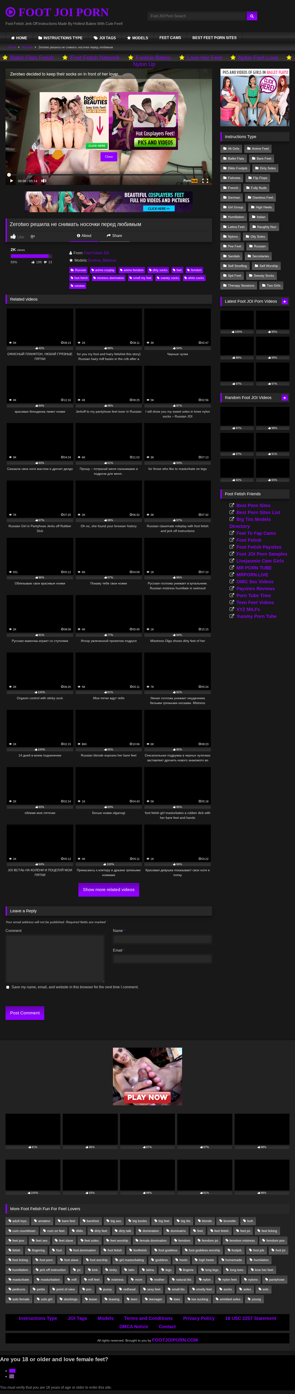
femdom (196, 270)
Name (119, 931)
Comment (13, 931)
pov (88, 1289)
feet (179, 270)
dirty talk (125, 1231)
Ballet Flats (236, 158)
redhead (129, 1289)
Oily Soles (258, 236)
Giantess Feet (263, 197)
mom (138, 1279)
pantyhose (276, 1279)
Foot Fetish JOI (96, 253)
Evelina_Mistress (102, 260)
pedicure (18, 1289)
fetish (16, 1250)
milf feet (94, 1279)
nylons (253, 1279)
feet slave (66, 1240)
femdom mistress (242, 1240)
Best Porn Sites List (258, 512)
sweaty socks (170, 278)
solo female (20, 1299)
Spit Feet (234, 275)
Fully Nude (259, 188)
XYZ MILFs (248, 609)
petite (41, 1289)
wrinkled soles (230, 1299)
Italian (261, 217)
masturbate (20, 1279)
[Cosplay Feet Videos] (109, 211)
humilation (261, 1260)
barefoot (93, 1221)
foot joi (280, 1250)
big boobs (140, 1221)
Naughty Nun (266, 227)
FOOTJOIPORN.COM (175, 1340)
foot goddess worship (204, 1250)
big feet (164, 1221)
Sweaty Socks (264, 275)
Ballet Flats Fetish (32, 57)
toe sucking (200, 1299)
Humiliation (236, 217)
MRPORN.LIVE (252, 574)
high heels (206, 1260)
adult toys (19, 1221)
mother (159, 1279)
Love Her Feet (204, 57)
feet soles (92, 1240)
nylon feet (229, 1279)
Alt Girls (233, 148)
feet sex (41, 1240)
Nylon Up (144, 64)
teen (134, 1299)
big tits (185, 1221)
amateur (44, 1221)
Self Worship (269, 266)
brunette (230, 1221)
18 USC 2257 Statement (250, 1318)
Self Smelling (237, 266)
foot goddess (168, 1250)
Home (12, 47)
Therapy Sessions (241, 285)
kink (95, 1270)
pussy (107, 1289)
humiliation (20, 1270)
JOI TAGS (107, 38)
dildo (79, 1231)
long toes (236, 1270)
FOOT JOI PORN (62, 12)
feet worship (119, 1240)
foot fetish (81, 278)
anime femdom (134, 270)
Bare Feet (264, 158)
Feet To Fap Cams (256, 533)
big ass (116, 1221)
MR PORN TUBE (254, 567)
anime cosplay (105, 270)
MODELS (140, 38)
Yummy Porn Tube (256, 616)
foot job (258, 1250)
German (234, 197)
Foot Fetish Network (95, 57)
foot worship (99, 1260)
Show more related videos (109, 889)
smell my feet (142, 278)
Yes (12, 1371)
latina (150, 1270)
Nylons (233, 236)
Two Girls (273, 285)
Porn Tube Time (253, 595)
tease (93, 1299)
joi (78, 1270)
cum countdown (23, 1231)
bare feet (68, 1221)
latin (131, 1270)
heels (183, 1260)
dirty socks (160, 270)
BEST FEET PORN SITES (214, 38)
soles (247, 1289)
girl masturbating (131, 1260)
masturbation (50, 1279)
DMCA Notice (133, 1326)
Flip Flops (260, 178)
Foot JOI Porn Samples (261, 553)
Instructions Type (38, 1318)
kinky (113, 1270)
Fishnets (234, 178)
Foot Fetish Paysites (258, 547)
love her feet (264, 1270)
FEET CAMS (170, 38)
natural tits (183, 1279)
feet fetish (221, 1231)
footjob (237, 1250)
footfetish (140, 1250)
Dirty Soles (268, 168)
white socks (196, 278)
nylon (207, 1279)
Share (116, 236)
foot (59, 1250)
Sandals (234, 256)
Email (119, 950)
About (86, 236)
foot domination (84, 1250)
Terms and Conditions (148, 1318)
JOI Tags (77, 1318)
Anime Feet (260, 148)
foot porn (46, 1260)
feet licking (269, 1231)
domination (151, 1231)
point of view (65, 1289)
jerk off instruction (53, 1270)
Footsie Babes (153, 57)
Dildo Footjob (237, 168)
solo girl (46, 1299)
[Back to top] (281, 1380)
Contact (167, 1326)
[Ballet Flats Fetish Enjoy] (254, 125)
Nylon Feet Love (258, 57)
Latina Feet (236, 227)
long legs (211, 1270)
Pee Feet (234, 246)
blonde (207, 1221)
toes (177, 1299)
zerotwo (79, 285)
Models (106, 1318)
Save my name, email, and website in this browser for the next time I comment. (75, 987)
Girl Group (235, 207)
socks (228, 1289)
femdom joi (210, 1240)
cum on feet (56, 1231)
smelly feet (204, 1289)
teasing (114, 1299)
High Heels (264, 207)
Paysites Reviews (255, 588)
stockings (70, 1299)
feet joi (245, 1231)
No (11, 1376)
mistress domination (110, 278)
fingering (38, 1250)
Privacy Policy (199, 1318)
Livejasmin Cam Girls (260, 560)
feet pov (18, 1240)
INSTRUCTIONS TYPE (63, 38)
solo (265, 1289)
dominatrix (178, 1231)
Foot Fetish (248, 540)
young (256, 1299)
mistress (117, 1279)
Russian (27, 47)
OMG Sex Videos (255, 581)
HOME (21, 38)
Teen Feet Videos (255, 602)
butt (250, 1221)
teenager (155, 1299)
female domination (153, 1240)
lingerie (188, 1270)
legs (168, 1270)
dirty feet (100, 1231)
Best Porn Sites (253, 505)
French (233, 188)
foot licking (20, 1260)
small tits (178, 1289)
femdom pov (275, 1240)
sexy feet (153, 1289)
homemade (233, 1260)
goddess (161, 1260)
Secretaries (260, 256)
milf (74, 1279)
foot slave (71, 1260)
